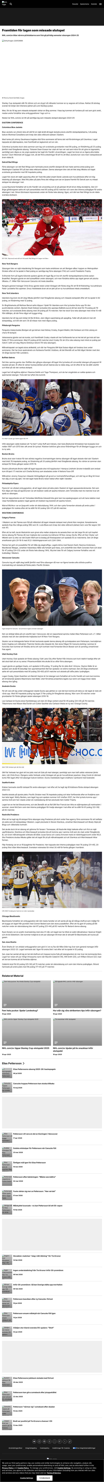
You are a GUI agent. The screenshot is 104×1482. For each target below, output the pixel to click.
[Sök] (10, 4)
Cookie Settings (64, 1468)
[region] (52, 1470)
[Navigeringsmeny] (100, 4)
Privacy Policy (8, 1468)
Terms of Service (54, 1473)
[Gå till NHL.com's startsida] (4, 4)
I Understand (44, 1478)
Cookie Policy (23, 1468)
